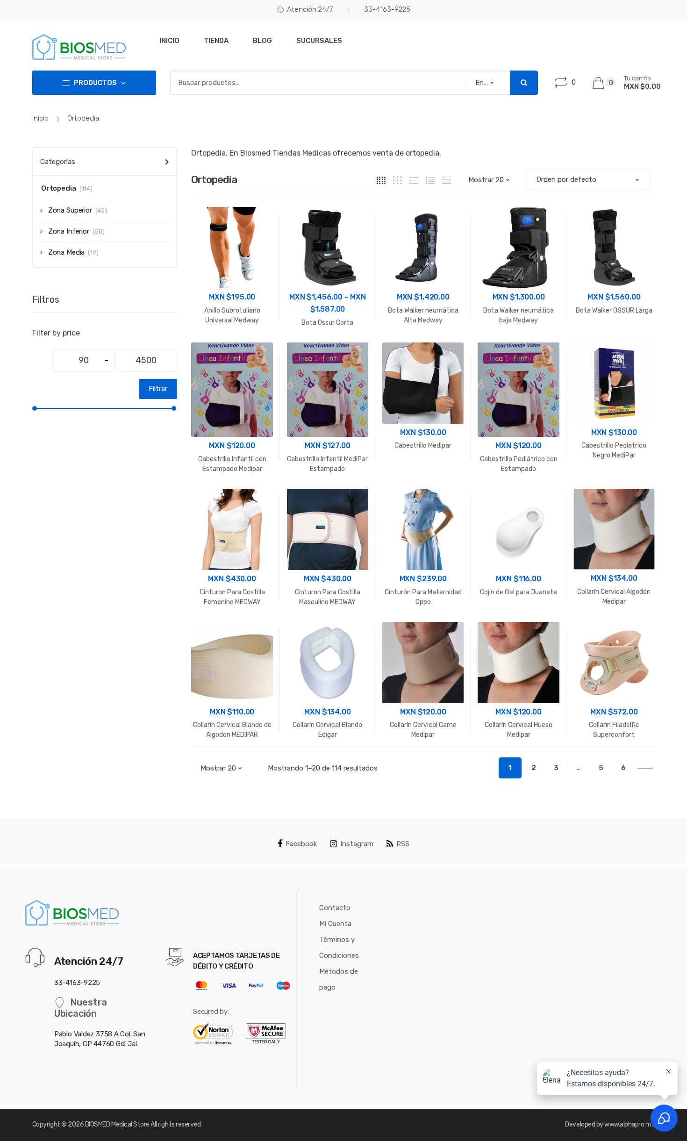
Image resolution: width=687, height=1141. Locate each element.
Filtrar (158, 389)
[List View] (430, 180)
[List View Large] (414, 180)
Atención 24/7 (310, 9)
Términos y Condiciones (339, 947)
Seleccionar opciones (423, 478)
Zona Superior (70, 210)
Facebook (301, 844)
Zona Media (66, 252)
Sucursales (319, 40)
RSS (402, 844)
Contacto (335, 908)
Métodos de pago (338, 979)
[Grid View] (381, 180)
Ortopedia (58, 188)
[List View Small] (446, 180)
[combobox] (315, 83)
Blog (262, 40)
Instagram (356, 844)
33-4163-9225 (387, 9)
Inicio (169, 40)
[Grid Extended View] (397, 180)
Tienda (216, 40)
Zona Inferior (68, 231)
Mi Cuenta (335, 924)
